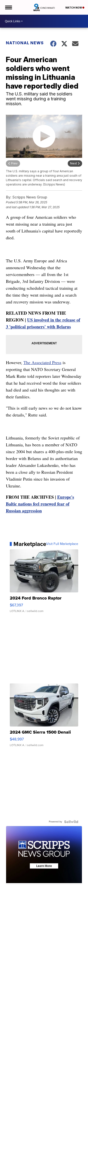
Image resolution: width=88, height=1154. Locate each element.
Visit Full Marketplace (62, 544)
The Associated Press (42, 362)
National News (25, 42)
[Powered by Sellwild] (71, 821)
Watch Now (73, 7)
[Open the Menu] (8, 7)
